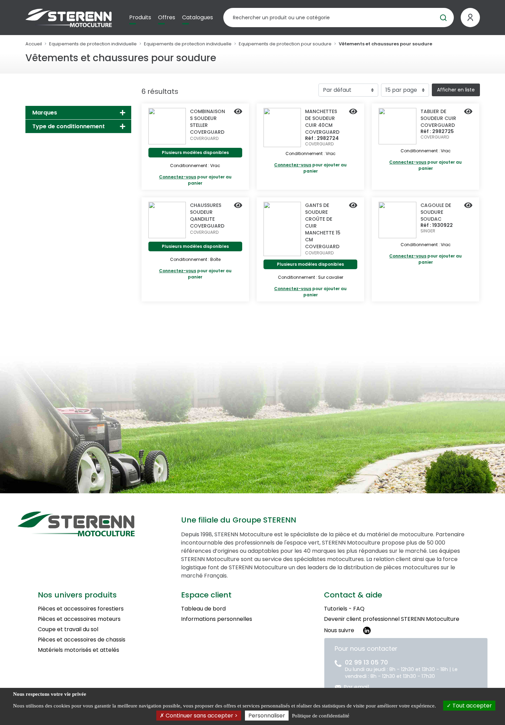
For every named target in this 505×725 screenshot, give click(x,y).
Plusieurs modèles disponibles (195, 152)
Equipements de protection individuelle (93, 44)
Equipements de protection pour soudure (285, 44)
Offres (166, 17)
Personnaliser (266, 715)
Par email (356, 687)
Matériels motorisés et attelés (78, 650)
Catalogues (197, 17)
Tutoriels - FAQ (344, 609)
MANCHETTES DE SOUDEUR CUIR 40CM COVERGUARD (322, 121)
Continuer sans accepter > (201, 715)
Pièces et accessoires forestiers (81, 609)
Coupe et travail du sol (68, 629)
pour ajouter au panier (195, 180)
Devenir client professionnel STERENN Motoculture (391, 619)
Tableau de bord (203, 609)
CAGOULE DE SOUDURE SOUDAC (435, 212)
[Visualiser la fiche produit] (238, 112)
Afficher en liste (456, 89)
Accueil (33, 44)
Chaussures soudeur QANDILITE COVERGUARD (207, 215)
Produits (140, 17)
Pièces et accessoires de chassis (81, 640)
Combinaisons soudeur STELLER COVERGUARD (207, 121)
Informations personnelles (216, 619)
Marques (44, 113)
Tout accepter (471, 706)
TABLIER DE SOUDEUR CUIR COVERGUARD (438, 118)
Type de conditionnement (68, 126)
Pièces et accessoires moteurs (79, 619)
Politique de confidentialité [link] (320, 715)
